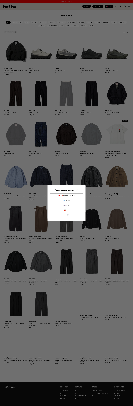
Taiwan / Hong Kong (69, 195)
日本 (67, 215)
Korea (67, 205)
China (67, 210)
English (68, 200)
